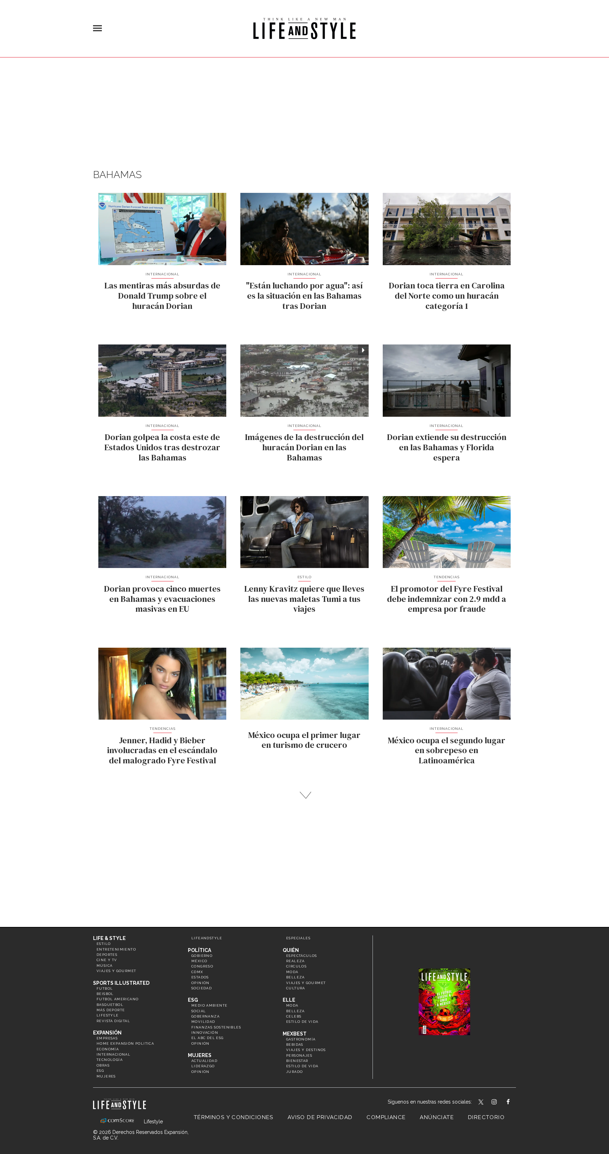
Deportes (107, 955)
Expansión (107, 1033)
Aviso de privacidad (320, 1117)
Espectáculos (301, 956)
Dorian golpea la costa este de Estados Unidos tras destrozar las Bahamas (162, 447)
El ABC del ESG (207, 1038)
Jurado (294, 1072)
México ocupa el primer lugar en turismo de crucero (304, 740)
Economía (108, 1049)
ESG (100, 1071)
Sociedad (201, 988)
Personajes (299, 1055)
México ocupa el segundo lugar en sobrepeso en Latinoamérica (446, 750)
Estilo (304, 577)
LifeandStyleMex (481, 1102)
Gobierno (202, 956)
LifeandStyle (206, 938)
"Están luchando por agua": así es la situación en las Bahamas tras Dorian (304, 296)
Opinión (200, 983)
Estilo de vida (302, 1022)
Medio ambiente (209, 1005)
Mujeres (106, 1076)
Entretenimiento (116, 949)
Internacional (162, 274)
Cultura (295, 988)
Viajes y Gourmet (116, 971)
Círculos (296, 966)
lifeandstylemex (500, 1102)
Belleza (295, 977)
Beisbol (105, 994)
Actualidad (204, 1061)
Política (199, 950)
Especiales (298, 938)
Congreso (202, 966)
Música (104, 965)
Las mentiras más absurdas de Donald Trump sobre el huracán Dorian (162, 296)
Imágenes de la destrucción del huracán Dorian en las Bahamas (304, 447)
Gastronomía (300, 1039)
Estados (200, 977)
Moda (292, 972)
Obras (103, 1065)
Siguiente (305, 795)
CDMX (197, 972)
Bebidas (294, 1044)
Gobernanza (205, 1016)
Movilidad (203, 1022)
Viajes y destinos (306, 1050)
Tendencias (446, 577)
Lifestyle (108, 1015)
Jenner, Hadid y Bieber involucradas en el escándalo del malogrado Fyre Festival (162, 750)
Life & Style (109, 938)
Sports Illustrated (121, 983)
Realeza (295, 961)
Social (198, 1011)
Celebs (293, 1016)
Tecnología (110, 1060)
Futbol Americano (118, 999)
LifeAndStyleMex (514, 1102)
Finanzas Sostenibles (216, 1027)
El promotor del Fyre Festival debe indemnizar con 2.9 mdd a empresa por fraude (446, 599)
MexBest (295, 1034)
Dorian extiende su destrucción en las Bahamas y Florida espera (446, 447)
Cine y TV (107, 960)
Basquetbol (110, 1005)
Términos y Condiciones (233, 1117)
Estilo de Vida (302, 1066)
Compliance (386, 1117)
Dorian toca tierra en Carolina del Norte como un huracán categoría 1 (447, 296)
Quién (291, 950)
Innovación (204, 1032)
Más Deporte (111, 1010)
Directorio (486, 1117)
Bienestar (297, 1061)
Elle (289, 1000)
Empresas (107, 1038)
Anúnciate (437, 1117)
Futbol (105, 988)
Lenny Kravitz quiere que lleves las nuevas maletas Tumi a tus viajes (304, 599)
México (199, 961)
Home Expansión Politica (125, 1043)
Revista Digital (113, 1021)
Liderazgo (203, 1066)
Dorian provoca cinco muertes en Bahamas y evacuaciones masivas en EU (162, 599)
